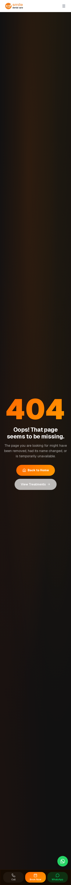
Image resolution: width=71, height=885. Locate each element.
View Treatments (33, 484)
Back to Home (38, 470)
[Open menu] (63, 6)
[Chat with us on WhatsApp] (62, 861)
